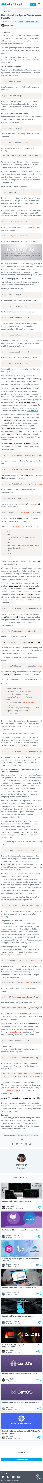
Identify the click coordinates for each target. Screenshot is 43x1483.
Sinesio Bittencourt (13, 1235)
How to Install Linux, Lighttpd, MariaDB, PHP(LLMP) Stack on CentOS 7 (21, 1432)
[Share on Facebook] (21, 1144)
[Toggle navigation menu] (39, 4)
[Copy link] (30, 1144)
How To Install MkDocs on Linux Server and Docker (20, 1230)
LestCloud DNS (32, 411)
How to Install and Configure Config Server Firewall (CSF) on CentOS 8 (20, 1346)
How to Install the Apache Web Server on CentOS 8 (20, 1374)
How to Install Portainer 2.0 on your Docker (17, 1316)
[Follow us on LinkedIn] (13, 1477)
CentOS (20, 21)
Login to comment (21, 1460)
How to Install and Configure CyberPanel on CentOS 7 (21, 1287)
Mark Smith (21, 1165)
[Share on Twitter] (13, 1144)
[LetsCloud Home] (11, 4)
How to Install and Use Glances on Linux (16, 1201)
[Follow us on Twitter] (3, 1477)
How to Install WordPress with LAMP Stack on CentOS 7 (21, 1403)
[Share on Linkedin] (17, 1144)
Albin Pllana (10, 1408)
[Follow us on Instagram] (18, 1477)
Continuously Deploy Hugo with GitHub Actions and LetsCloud (20, 1260)
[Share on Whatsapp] (26, 1144)
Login (33, 4)
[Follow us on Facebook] (8, 1477)
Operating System (32, 21)
